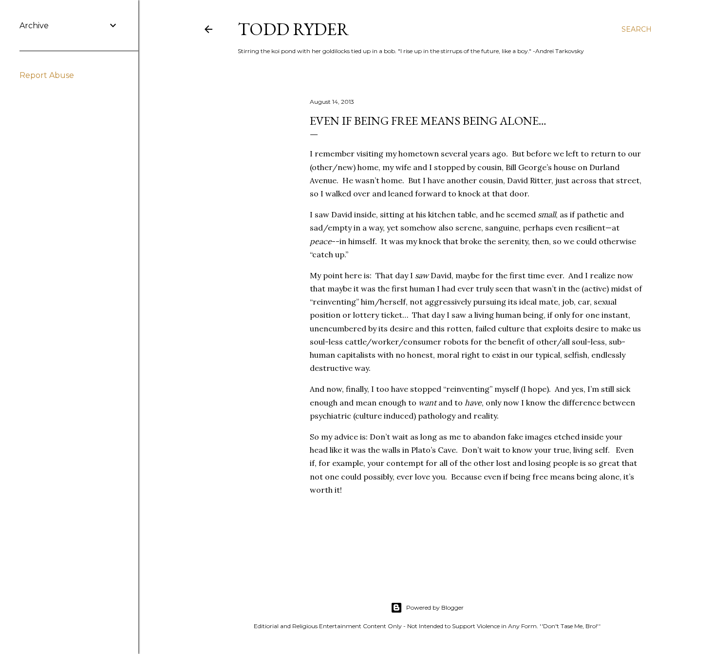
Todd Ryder (293, 29)
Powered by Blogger (435, 607)
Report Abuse (46, 75)
